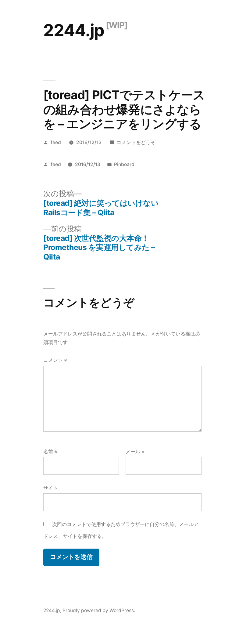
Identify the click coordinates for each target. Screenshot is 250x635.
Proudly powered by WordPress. (98, 610)
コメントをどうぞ (135, 142)
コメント (55, 360)
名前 (50, 452)
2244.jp (73, 30)
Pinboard (124, 164)
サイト (50, 488)
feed (56, 142)
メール (135, 452)
